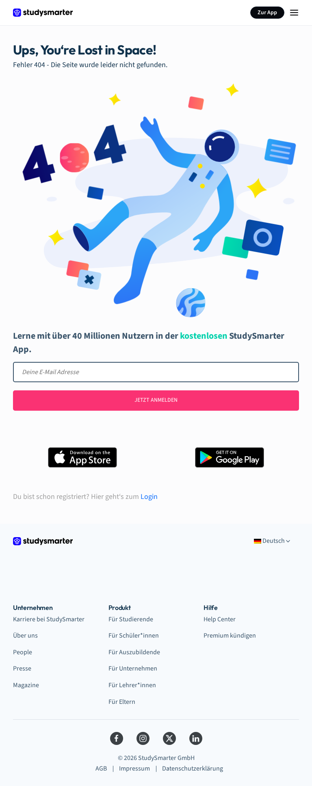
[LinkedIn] (195, 738)
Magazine (26, 685)
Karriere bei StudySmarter (48, 619)
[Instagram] (143, 738)
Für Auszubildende (134, 652)
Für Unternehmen (132, 668)
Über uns (25, 635)
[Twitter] (169, 738)
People (22, 652)
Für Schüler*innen (133, 635)
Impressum (134, 768)
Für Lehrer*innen (132, 685)
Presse (22, 668)
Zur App (267, 13)
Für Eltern (121, 701)
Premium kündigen (230, 635)
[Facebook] (116, 738)
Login (149, 497)
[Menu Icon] (294, 12)
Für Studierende (130, 619)
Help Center (220, 619)
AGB (101, 768)
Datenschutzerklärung (192, 768)
